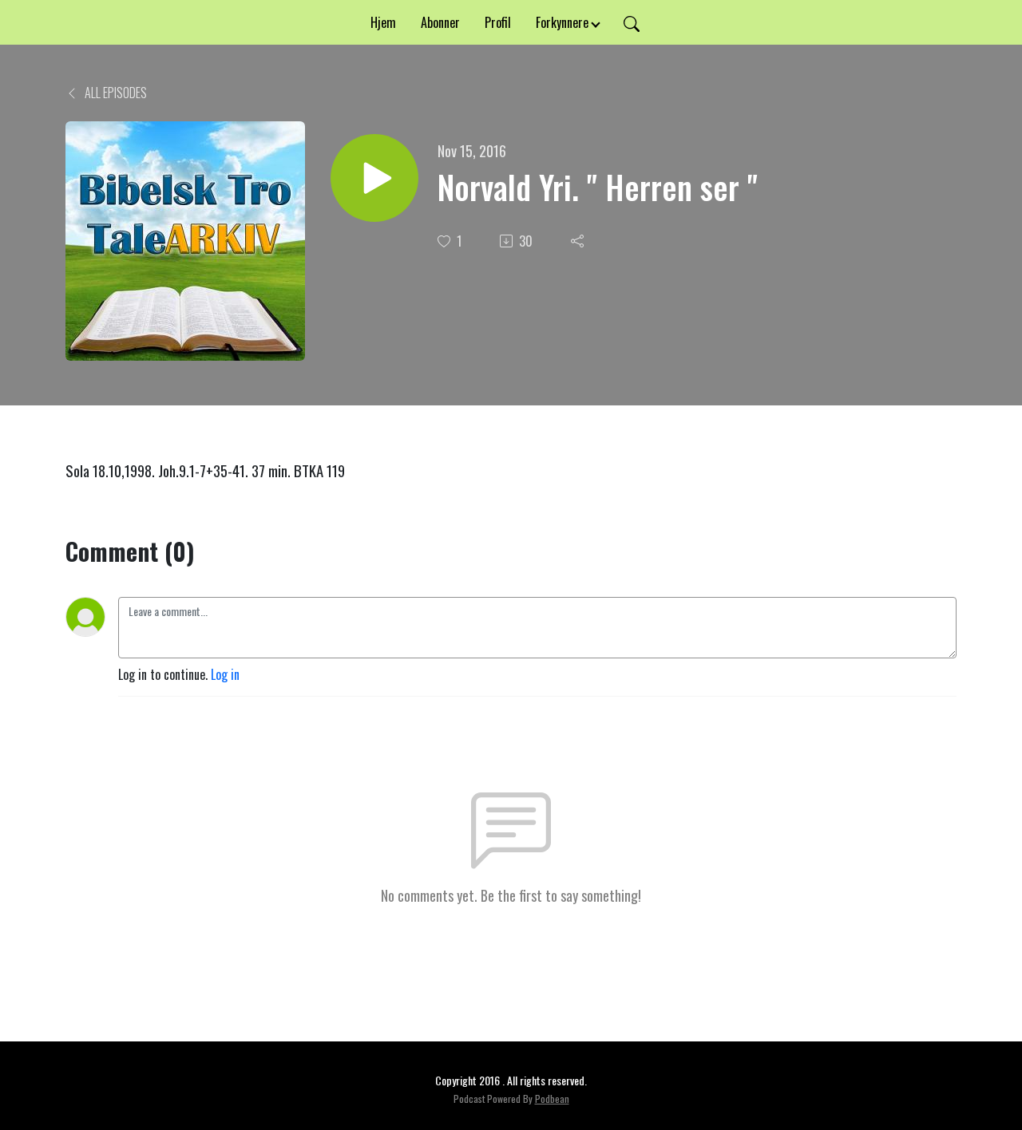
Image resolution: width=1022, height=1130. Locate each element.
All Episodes (114, 92)
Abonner (440, 22)
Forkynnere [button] (562, 22)
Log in (225, 674)
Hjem (383, 22)
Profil (498, 22)
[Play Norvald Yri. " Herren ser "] (374, 178)
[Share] (578, 241)
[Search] (631, 22)
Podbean (552, 1098)
